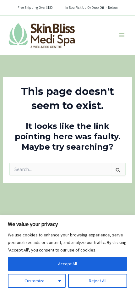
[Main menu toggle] (122, 35)
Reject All (97, 281)
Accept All (67, 264)
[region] (67, 254)
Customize (34, 281)
